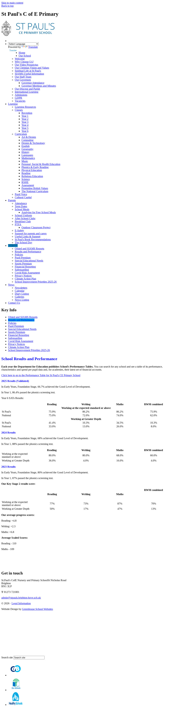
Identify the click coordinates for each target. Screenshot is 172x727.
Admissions (21, 94)
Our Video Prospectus (26, 64)
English (26, 146)
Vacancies (20, 100)
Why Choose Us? (24, 61)
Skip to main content (12, 2)
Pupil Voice (21, 194)
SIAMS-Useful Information (29, 73)
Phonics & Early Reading (35, 167)
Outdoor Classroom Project (36, 227)
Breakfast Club (23, 221)
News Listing (22, 299)
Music (25, 161)
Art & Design (29, 137)
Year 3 (25, 122)
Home (22, 52)
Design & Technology (33, 143)
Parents (12, 200)
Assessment (28, 185)
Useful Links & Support (27, 236)
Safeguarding (22, 269)
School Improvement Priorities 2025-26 (36, 281)
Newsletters (21, 287)
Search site (7, 657)
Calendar (19, 290)
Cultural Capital (23, 197)
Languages (27, 155)
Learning (13, 103)
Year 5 (25, 128)
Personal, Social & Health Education (41, 164)
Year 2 (25, 119)
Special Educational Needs (29, 260)
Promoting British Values (35, 188)
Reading (26, 173)
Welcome (20, 58)
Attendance (21, 203)
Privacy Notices (23, 275)
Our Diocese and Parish (27, 88)
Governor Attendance (33, 82)
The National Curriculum (35, 191)
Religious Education (32, 176)
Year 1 (25, 116)
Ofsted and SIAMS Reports (29, 248)
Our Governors (23, 79)
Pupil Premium (23, 257)
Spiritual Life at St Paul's (28, 70)
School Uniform (23, 215)
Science (26, 179)
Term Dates (21, 206)
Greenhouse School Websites (37, 609)
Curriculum (21, 134)
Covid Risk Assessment (27, 272)
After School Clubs (25, 218)
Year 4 (25, 125)
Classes (19, 109)
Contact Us (14, 302)
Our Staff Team (23, 76)
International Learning (26, 91)
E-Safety (19, 230)
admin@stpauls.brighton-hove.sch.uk (21, 597)
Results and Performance (28, 251)
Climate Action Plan (25, 278)
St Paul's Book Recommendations (33, 239)
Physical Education (32, 170)
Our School (25, 55)
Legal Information (21, 603)
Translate (33, 47)
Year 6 (25, 131)
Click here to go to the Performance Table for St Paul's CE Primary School (40, 375)
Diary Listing (22, 293)
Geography (27, 149)
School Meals (22, 209)
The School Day (23, 242)
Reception (27, 113)
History (25, 152)
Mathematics (28, 158)
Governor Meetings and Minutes (39, 85)
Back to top (7, 5)
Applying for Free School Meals (39, 212)
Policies (19, 254)
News (11, 284)
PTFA (18, 224)
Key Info (13, 245)
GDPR (18, 97)
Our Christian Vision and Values (32, 67)
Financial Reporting (25, 266)
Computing (27, 140)
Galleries (19, 296)
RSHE (25, 182)
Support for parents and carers (31, 233)
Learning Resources (25, 106)
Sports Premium (23, 263)
